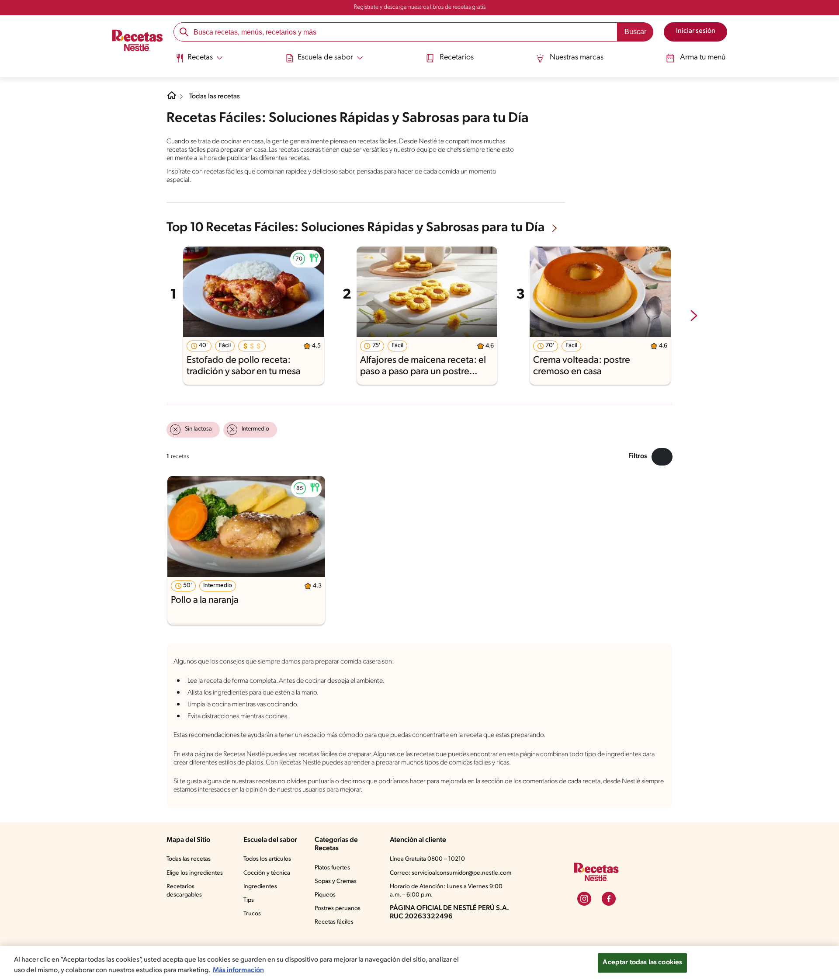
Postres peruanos (338, 908)
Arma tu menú (702, 58)
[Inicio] (137, 41)
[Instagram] (584, 899)
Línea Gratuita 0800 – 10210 (427, 859)
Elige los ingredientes (194, 873)
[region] (419, 963)
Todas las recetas (214, 96)
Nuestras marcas (576, 58)
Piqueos (325, 895)
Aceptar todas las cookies (642, 962)
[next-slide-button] (693, 316)
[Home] (171, 98)
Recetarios (457, 58)
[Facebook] (609, 899)
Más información (238, 970)
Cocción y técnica (266, 873)
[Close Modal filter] (662, 457)
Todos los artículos (267, 859)
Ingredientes (260, 886)
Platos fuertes (332, 868)
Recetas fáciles (334, 922)
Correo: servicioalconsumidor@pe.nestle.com (450, 873)
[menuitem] (199, 61)
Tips (248, 900)
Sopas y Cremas (336, 881)
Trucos (252, 913)
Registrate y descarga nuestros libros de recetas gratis (419, 7)
